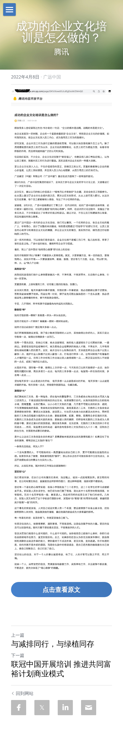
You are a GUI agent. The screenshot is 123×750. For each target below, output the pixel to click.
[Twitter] (42, 707)
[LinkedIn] (65, 707)
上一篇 (17, 635)
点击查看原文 (61, 589)
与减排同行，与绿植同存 (52, 643)
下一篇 (17, 655)
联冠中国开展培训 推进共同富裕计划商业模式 (61, 668)
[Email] (88, 707)
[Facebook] (18, 707)
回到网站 (24, 693)
